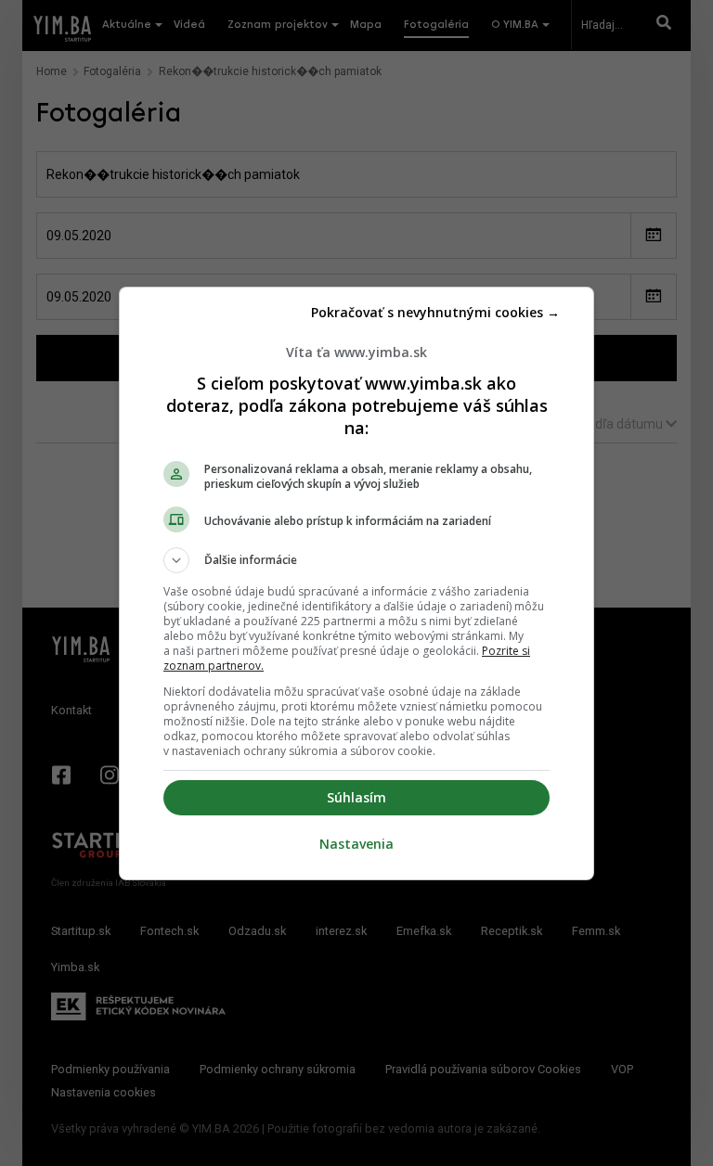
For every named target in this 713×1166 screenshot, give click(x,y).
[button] (356, 560)
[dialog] (356, 583)
